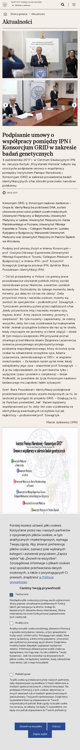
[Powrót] (5, 105)
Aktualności (38, 14)
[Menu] (74, 4)
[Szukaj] (62, 4)
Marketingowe (22, 674)
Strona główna (19, 14)
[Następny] (74, 105)
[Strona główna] (5, 4)
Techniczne (21, 594)
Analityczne (21, 623)
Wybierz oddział (22, 5)
